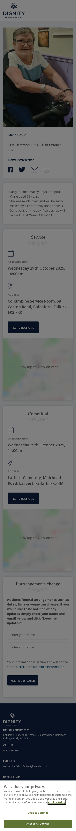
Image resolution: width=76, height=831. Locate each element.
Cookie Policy (56, 802)
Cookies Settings (37, 812)
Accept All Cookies (38, 823)
